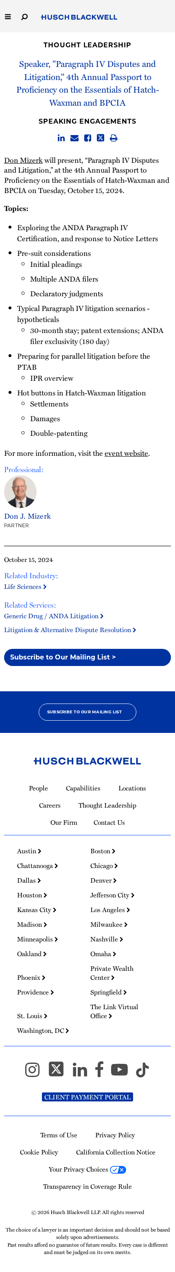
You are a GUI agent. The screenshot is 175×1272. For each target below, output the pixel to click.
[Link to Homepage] (79, 17)
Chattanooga (36, 865)
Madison (30, 924)
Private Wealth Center (111, 973)
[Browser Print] (114, 138)
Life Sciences (23, 586)
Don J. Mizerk (27, 515)
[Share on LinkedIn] (61, 138)
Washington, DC (41, 1030)
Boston (101, 850)
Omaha (101, 953)
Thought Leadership (87, 45)
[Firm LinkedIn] (83, 1073)
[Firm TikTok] (142, 1073)
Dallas (27, 880)
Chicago (102, 865)
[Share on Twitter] (100, 138)
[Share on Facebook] (87, 138)
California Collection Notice (115, 1152)
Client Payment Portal (87, 1096)
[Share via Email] (74, 138)
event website (126, 452)
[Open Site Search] (24, 16)
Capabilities (83, 788)
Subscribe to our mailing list (84, 712)
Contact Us (109, 822)
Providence (33, 992)
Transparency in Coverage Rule (87, 1186)
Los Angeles (108, 909)
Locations (132, 788)
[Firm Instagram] (36, 1073)
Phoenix (29, 977)
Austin (27, 850)
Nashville (105, 939)
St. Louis (30, 1015)
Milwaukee (107, 924)
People (38, 788)
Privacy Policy (115, 1134)
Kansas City (35, 909)
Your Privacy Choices (79, 1169)
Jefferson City (110, 894)
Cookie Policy (39, 1152)
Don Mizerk (23, 159)
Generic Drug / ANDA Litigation (52, 616)
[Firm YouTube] (123, 1073)
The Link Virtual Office (114, 1011)
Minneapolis (36, 939)
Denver (101, 880)
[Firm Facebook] (102, 1073)
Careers (50, 805)
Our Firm (63, 822)
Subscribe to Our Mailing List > (63, 657)
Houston (30, 894)
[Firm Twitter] (60, 1073)
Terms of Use (58, 1134)
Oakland (30, 953)
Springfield (106, 992)
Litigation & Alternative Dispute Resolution (68, 630)
